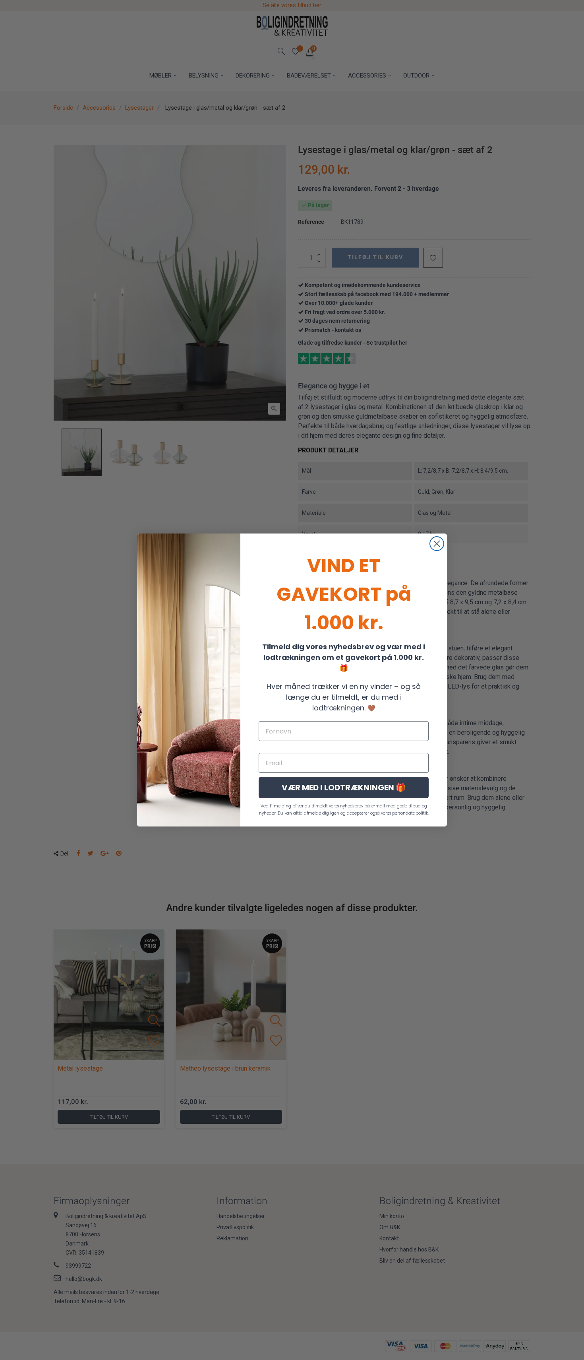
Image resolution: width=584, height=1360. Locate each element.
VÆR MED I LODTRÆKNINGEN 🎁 (344, 787)
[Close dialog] (437, 544)
